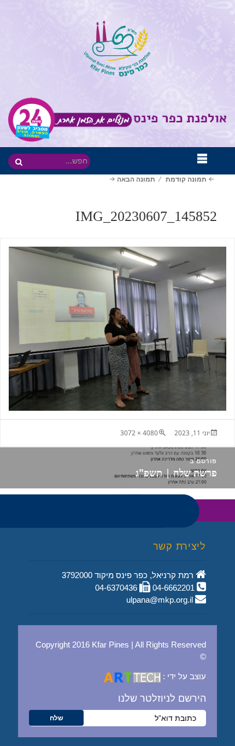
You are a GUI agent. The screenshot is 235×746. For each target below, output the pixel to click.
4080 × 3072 (139, 433)
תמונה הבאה (136, 179)
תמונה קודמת (186, 179)
